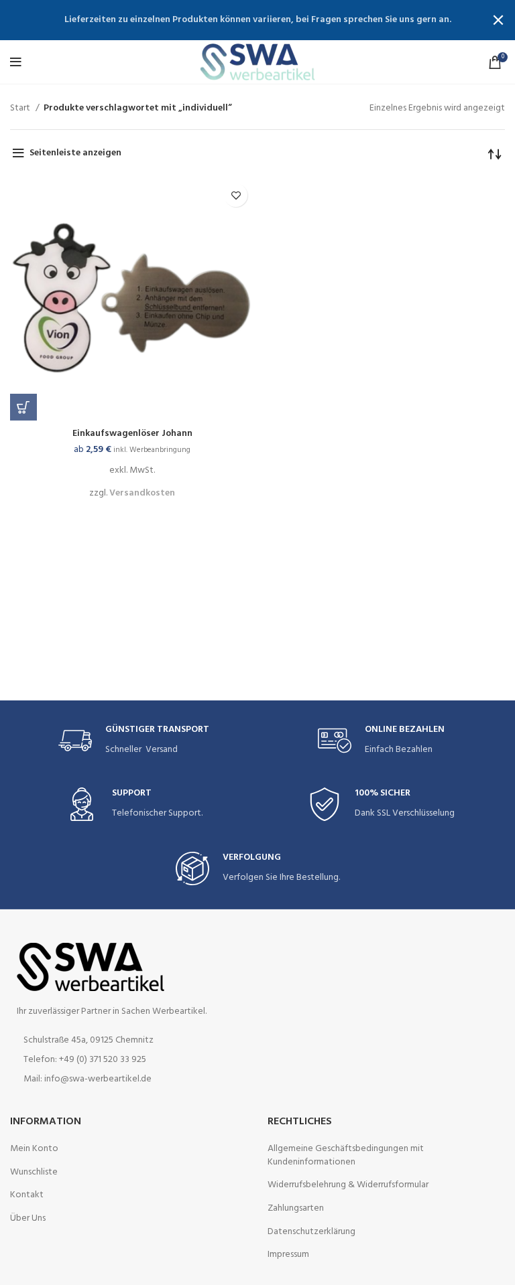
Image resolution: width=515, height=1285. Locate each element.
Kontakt (27, 1195)
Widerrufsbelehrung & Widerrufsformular (348, 1185)
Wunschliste (34, 1172)
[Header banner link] (237, 20)
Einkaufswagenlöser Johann (132, 433)
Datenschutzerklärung (311, 1232)
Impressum (288, 1255)
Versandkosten (142, 493)
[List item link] (129, 1060)
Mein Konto (34, 1149)
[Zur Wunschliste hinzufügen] (235, 195)
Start (21, 108)
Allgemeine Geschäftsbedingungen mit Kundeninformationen (346, 1155)
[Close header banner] (498, 20)
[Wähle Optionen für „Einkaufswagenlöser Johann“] (23, 407)
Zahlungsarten (296, 1208)
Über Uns (28, 1218)
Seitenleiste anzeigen (75, 153)
